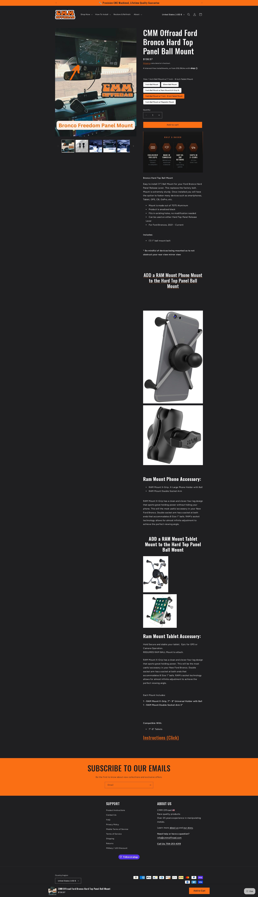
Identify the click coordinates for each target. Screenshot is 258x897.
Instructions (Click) (161, 737)
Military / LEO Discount (116, 848)
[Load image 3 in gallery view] (95, 146)
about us (174, 827)
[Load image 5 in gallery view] (123, 146)
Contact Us (111, 815)
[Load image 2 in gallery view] (82, 146)
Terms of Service (114, 834)
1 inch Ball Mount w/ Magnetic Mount (159, 101)
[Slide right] (133, 146)
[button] (86, 14)
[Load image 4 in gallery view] (109, 146)
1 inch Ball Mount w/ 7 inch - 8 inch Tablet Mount (164, 95)
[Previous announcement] (56, 2)
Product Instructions (115, 810)
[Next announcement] (202, 2)
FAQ (108, 820)
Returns (109, 843)
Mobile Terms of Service (117, 829)
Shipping (146, 63)
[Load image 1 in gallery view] (68, 146)
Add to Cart (199, 891)
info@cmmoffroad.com (169, 837)
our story (188, 827)
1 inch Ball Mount (152, 83)
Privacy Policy (112, 824)
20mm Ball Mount (169, 83)
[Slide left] (58, 146)
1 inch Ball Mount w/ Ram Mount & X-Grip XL (162, 89)
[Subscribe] (150, 785)
